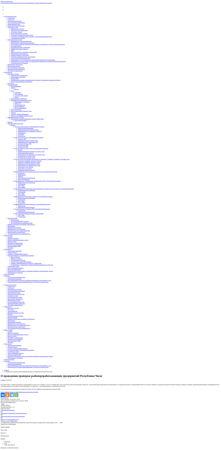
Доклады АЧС (22, 139)
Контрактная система (14, 66)
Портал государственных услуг (10, 419)
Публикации (21, 133)
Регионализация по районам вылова (21, 223)
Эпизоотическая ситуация (15, 123)
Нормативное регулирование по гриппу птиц (31, 154)
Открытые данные (16, 32)
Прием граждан (12, 252)
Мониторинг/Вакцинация (25, 153)
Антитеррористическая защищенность (19, 234)
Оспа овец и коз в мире (25, 168)
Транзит (13, 112)
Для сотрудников (9, 274)
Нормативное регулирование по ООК (29, 165)
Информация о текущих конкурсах (21, 41)
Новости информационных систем (18, 240)
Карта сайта (13, 421)
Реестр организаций (20, 108)
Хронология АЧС (23, 147)
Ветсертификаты (16, 86)
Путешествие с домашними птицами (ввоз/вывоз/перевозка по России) (32, 265)
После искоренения (23, 179)
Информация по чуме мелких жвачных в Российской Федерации (34, 196)
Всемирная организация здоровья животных (14, 413)
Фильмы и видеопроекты (15, 244)
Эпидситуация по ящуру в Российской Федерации (29, 126)
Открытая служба (13, 27)
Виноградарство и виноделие (16, 232)
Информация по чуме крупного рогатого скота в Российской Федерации (36, 171)
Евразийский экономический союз (21, 100)
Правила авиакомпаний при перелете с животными (26, 263)
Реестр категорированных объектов (21, 81)
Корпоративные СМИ (14, 246)
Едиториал (18, 92)
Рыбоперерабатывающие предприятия (27, 392)
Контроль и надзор (13, 74)
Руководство (11, 18)
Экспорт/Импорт (13, 84)
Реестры (10, 122)
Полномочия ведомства (14, 21)
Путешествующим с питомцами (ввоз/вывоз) (21, 255)
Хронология (21, 136)
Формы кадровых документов (20, 55)
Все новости (4, 397)
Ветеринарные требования (19, 98)
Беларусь (12, 392)
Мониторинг (11, 226)
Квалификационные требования (20, 47)
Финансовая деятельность (15, 64)
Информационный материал (26, 170)
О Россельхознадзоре (10, 16)
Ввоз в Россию (15, 257)
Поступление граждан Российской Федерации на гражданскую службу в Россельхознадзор (38, 44)
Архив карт (21, 173)
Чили (2, 392)
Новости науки (12, 241)
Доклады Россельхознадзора (19, 30)
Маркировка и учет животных (16, 229)
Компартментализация (14, 227)
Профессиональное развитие (19, 49)
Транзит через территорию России (21, 262)
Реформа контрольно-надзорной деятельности (21, 224)
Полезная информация (14, 269)
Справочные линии (13, 266)
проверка (7, 392)
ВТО (12, 91)
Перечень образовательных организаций (23, 57)
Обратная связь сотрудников (19, 63)
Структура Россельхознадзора (16, 277)
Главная (6, 370)
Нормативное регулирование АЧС (28, 142)
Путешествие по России (18, 260)
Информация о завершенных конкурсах (22, 43)
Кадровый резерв (16, 46)
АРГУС (13, 88)
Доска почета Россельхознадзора (20, 58)
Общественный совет (14, 24)
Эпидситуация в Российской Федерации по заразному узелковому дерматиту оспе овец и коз (42, 159)
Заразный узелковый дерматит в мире (29, 162)
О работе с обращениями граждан (18, 254)
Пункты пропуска (20, 105)
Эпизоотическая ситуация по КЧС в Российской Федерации (32, 209)
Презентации (15, 220)
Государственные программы (16, 22)
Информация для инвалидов (19, 53)
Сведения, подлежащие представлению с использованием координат (31, 36)
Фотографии (21, 187)
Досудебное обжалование (15, 71)
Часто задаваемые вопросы (15, 268)
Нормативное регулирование (26, 178)
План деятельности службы (19, 33)
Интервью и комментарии (15, 243)
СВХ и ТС (18, 103)
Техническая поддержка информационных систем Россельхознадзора (28, 282)
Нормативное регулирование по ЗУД (29, 164)
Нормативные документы (22, 102)
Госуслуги (11, 83)
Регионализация (12, 218)
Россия (13, 125)
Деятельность (8, 72)
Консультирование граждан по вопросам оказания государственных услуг (29, 280)
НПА (12, 50)
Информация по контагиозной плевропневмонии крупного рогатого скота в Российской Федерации (44, 189)
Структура (11, 19)
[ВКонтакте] (3, 395)
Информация (22, 175)
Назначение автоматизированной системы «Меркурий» (27, 119)
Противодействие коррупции (16, 69)
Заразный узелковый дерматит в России (30, 161)
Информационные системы (16, 117)
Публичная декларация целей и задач (22, 35)
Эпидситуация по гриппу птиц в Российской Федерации (31, 148)
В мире (20, 150)
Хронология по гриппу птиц (26, 157)
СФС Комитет (19, 94)
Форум (17, 89)
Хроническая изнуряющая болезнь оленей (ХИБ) (29, 213)
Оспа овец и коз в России (25, 167)
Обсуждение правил (21, 120)
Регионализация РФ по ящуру (20, 221)
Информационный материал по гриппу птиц (31, 151)
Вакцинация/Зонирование (25, 128)
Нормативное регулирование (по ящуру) (30, 131)
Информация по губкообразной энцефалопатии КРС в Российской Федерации (38, 181)
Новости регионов (13, 238)
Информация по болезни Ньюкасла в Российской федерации (32, 204)
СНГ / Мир (21, 185)
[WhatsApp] (16, 395)
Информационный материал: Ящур (28, 130)
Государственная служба (15, 39)
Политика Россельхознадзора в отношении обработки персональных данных (30, 271)
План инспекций (16, 109)
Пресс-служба (8, 235)
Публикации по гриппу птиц (26, 156)
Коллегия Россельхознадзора (16, 25)
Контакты (10, 248)
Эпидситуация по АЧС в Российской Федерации (29, 137)
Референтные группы (17, 29)
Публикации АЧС (23, 145)
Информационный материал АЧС (28, 140)
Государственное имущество (16, 67)
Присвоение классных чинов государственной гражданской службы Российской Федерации (38, 61)
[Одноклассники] (7, 395)
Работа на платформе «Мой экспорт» (22, 116)
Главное (10, 237)
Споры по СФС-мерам (21, 95)
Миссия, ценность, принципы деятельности (24, 52)
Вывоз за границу (16, 258)
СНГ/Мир (21, 134)
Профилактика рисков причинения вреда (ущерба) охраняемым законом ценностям (35, 80)
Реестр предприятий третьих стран (21, 111)
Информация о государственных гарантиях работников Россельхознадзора (33, 60)
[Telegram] (12, 395)
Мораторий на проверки (18, 77)
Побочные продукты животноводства (19, 230)
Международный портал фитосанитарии (13, 416)
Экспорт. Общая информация (19, 114)
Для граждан (8, 249)
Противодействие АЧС (25, 144)
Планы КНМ (15, 78)
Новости (20, 176)
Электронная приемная (18, 38)
